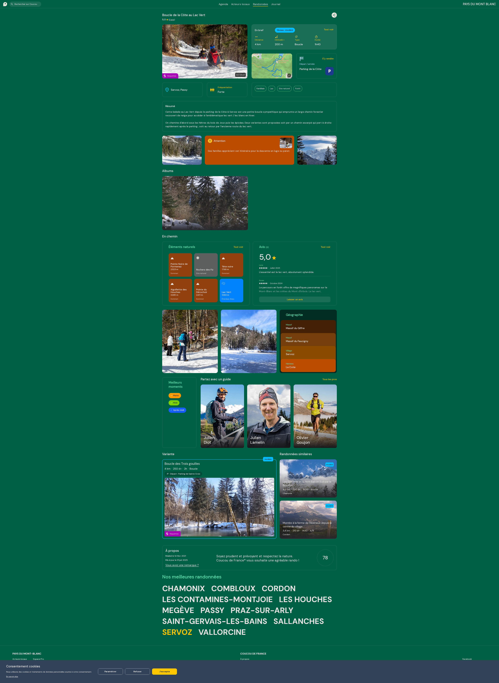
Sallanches (298, 621)
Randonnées (260, 4)
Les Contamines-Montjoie (217, 599)
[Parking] (329, 71)
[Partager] (334, 15)
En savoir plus (12, 676)
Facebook (467, 659)
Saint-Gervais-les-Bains (214, 621)
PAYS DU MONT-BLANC (26, 653)
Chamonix (183, 588)
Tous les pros (329, 379)
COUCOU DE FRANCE (253, 653)
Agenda (223, 4)
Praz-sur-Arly (262, 610)
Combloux (233, 588)
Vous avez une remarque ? (182, 565)
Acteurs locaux (240, 4)
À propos (244, 659)
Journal (275, 4)
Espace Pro (38, 659)
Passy (212, 610)
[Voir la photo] (182, 150)
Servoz (177, 632)
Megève (178, 610)
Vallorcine (222, 632)
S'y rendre (328, 58)
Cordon (279, 588)
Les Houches (305, 599)
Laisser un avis (295, 299)
